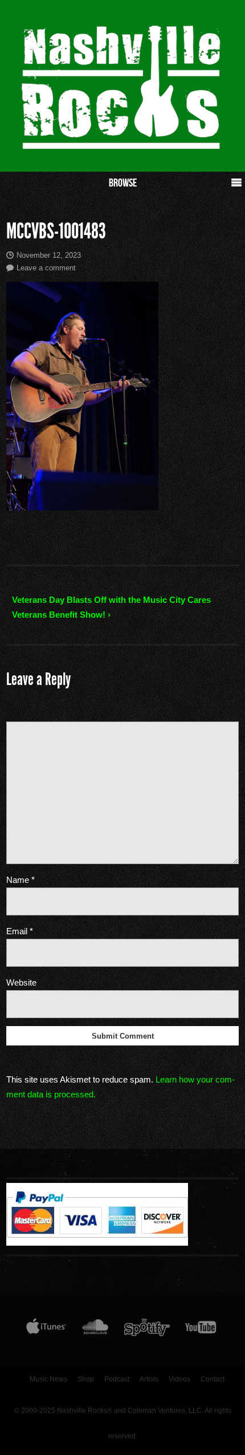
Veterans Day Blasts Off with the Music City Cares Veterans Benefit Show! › (111, 607)
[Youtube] (201, 1329)
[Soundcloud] (95, 1329)
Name (20, 880)
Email (19, 931)
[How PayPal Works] (97, 1242)
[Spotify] (147, 1329)
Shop (85, 1379)
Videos (179, 1379)
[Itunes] (46, 1329)
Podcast (116, 1379)
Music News (48, 1379)
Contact (212, 1379)
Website (21, 982)
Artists (149, 1379)
